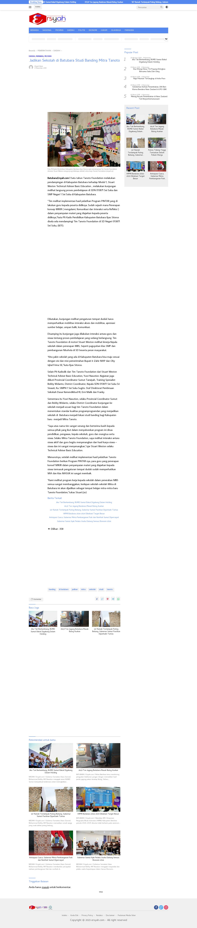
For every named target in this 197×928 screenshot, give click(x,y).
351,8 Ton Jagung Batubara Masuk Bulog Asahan (81, 2)
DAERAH (70, 30)
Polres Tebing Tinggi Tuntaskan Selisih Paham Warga (157, 152)
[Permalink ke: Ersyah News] (31, 67)
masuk (45, 887)
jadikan (75, 589)
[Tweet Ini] (102, 599)
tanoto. (110, 589)
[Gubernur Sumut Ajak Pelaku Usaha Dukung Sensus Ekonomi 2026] (98, 843)
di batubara (63, 589)
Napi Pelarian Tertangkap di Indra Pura (149, 79)
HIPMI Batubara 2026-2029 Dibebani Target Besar (84, 514)
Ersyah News (38, 66)
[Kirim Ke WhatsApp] (118, 599)
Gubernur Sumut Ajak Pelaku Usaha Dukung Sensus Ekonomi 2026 (84, 521)
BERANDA (34, 30)
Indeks (37, 6)
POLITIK (81, 30)
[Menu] (30, 7)
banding (52, 589)
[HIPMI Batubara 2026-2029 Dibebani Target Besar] (98, 799)
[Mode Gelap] (167, 7)
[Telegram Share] (113, 599)
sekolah (92, 589)
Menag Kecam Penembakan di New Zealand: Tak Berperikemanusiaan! (149, 98)
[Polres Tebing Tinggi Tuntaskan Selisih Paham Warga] (157, 143)
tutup (101, 892)
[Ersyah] (47, 18)
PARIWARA (129, 30)
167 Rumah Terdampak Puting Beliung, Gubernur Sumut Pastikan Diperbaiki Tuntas (141, 2)
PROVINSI (59, 30)
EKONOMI (93, 30)
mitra (83, 589)
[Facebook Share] (97, 599)
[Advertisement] (37, 112)
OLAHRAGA (116, 30)
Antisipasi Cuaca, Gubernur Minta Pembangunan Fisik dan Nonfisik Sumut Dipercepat (84, 517)
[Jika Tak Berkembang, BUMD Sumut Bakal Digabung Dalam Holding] (43, 619)
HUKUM (104, 30)
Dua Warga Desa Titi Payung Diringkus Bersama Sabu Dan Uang (149, 70)
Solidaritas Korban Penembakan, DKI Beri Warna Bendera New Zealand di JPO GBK (149, 88)
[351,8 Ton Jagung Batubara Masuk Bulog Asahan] (74, 619)
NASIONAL (47, 30)
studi (101, 589)
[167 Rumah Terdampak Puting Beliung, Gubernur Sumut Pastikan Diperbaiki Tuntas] (106, 619)
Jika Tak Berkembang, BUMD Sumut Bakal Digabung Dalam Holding (84, 502)
